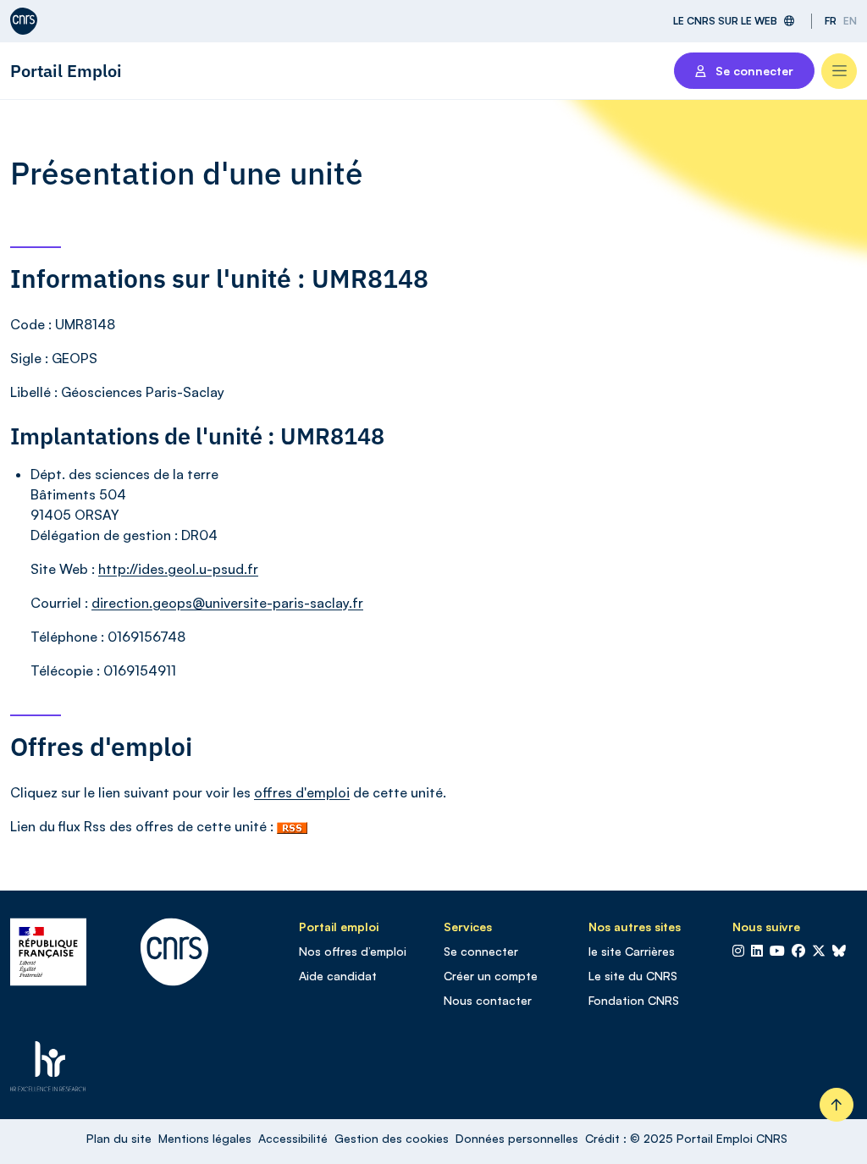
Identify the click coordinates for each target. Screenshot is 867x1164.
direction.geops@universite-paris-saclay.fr (227, 602)
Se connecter (481, 951)
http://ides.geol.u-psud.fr (178, 568)
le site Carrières (631, 951)
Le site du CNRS (632, 975)
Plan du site (119, 1138)
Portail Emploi (66, 70)
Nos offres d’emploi (352, 951)
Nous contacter (488, 1000)
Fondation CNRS (633, 1000)
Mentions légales (204, 1138)
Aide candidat (338, 975)
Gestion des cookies (391, 1138)
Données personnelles (517, 1138)
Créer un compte (491, 975)
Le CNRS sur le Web (725, 20)
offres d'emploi (302, 792)
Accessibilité (293, 1138)
